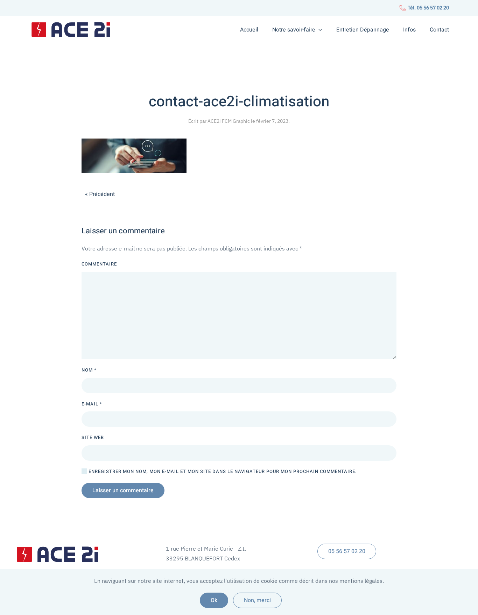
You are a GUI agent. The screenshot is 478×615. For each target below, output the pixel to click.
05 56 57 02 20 (346, 551)
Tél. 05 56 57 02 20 (428, 8)
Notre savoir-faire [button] (293, 30)
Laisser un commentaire (123, 490)
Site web (93, 437)
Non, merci (257, 600)
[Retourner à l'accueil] (71, 30)
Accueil (249, 30)
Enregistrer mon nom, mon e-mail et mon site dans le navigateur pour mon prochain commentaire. (222, 471)
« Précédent (100, 194)
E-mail (92, 404)
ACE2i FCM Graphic (229, 121)
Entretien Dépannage (362, 30)
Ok (214, 600)
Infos (409, 30)
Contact (439, 30)
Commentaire (99, 264)
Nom (89, 370)
